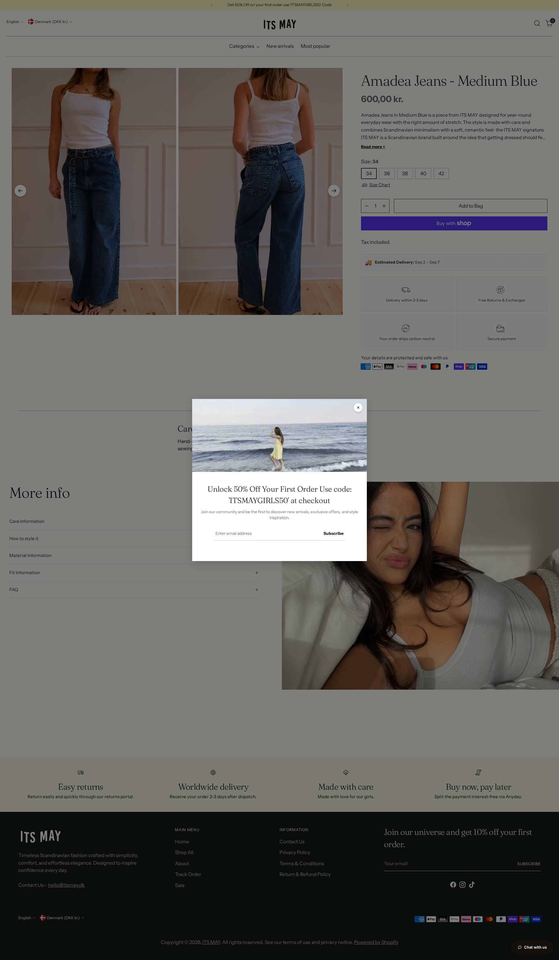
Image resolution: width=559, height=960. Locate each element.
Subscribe (333, 533)
